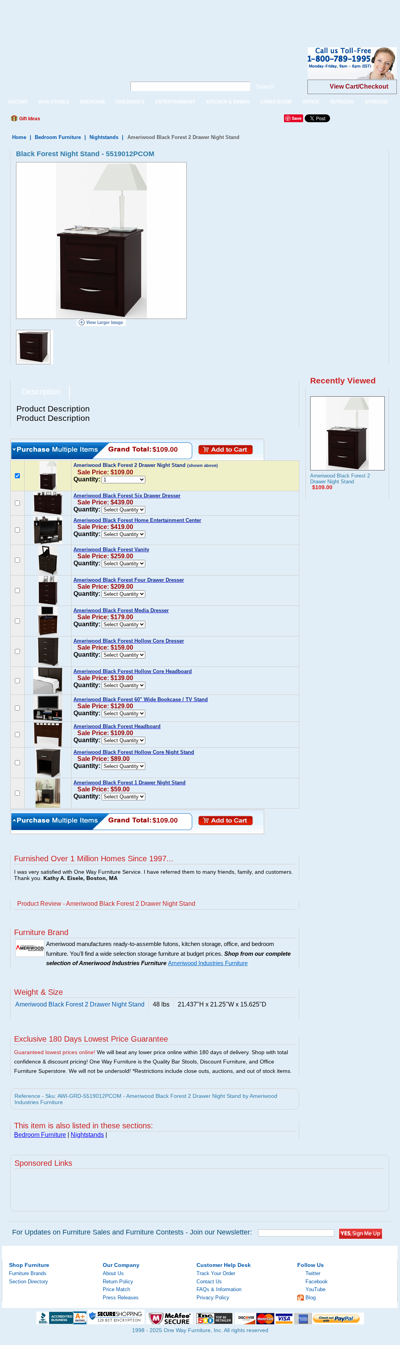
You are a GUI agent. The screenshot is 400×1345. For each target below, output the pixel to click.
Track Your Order (215, 1273)
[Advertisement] (142, 17)
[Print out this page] (103, 120)
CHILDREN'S (130, 102)
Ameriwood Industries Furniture (208, 963)
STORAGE (376, 102)
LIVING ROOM (276, 102)
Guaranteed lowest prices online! (54, 1052)
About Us (113, 1273)
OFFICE (310, 102)
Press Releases (121, 1297)
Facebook (316, 1281)
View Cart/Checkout (359, 86)
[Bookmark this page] (63, 120)
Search (265, 86)
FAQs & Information (218, 1289)
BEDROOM (92, 102)
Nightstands (103, 137)
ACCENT (18, 102)
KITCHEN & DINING (228, 102)
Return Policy (118, 1281)
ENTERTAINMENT (175, 102)
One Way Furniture (60, 69)
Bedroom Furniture (58, 137)
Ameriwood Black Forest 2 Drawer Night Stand (340, 479)
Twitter (312, 1273)
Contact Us (209, 1281)
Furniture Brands (27, 1273)
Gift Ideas (29, 118)
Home (19, 137)
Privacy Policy (212, 1297)
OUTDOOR (342, 102)
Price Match (116, 1289)
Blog (310, 1297)
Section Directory (28, 1281)
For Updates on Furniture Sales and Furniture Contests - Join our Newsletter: (132, 1232)
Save (297, 118)
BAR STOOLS (54, 102)
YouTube (315, 1289)
